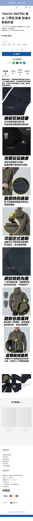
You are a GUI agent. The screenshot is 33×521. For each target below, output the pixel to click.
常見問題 (5, 457)
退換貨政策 (6, 459)
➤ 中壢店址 (6, 484)
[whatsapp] (20, 63)
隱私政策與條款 (7, 455)
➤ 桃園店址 (6, 486)
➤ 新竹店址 (6, 482)
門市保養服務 (6, 466)
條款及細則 (6, 461)
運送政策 (5, 463)
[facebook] (17, 63)
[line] (13, 63)
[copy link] (24, 63)
